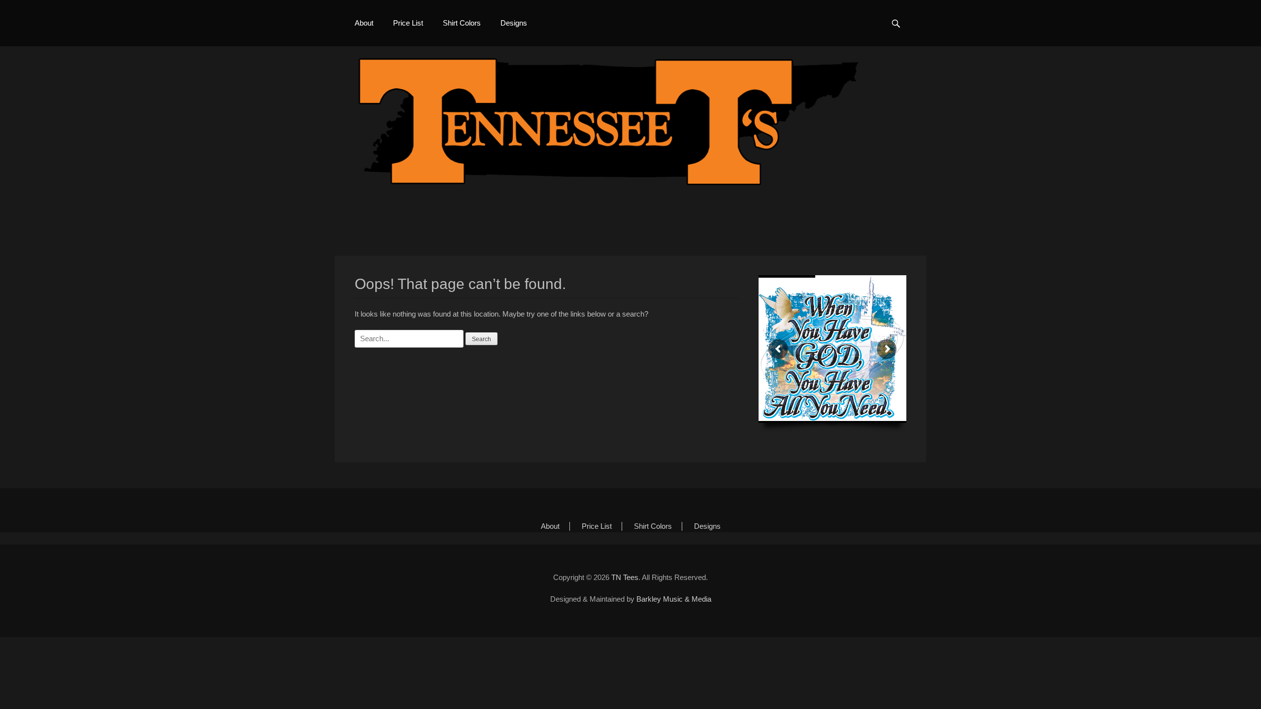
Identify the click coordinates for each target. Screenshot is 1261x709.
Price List (408, 23)
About (364, 23)
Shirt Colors (462, 23)
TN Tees (624, 577)
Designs (513, 23)
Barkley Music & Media (673, 599)
